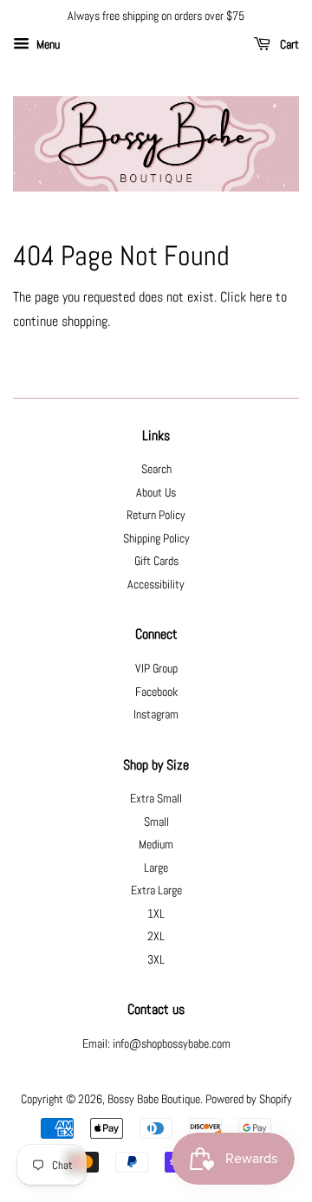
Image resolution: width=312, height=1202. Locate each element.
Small (156, 822)
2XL (156, 936)
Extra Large (156, 890)
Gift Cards (156, 561)
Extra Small (156, 798)
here (261, 297)
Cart (288, 44)
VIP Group (156, 668)
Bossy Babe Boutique (153, 1099)
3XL (156, 959)
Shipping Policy (156, 538)
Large (156, 868)
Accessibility (156, 584)
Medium (156, 844)
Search (156, 469)
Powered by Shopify (248, 1099)
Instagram (156, 714)
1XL (156, 913)
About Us (156, 492)
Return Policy (156, 515)
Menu (47, 44)
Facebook (156, 692)
